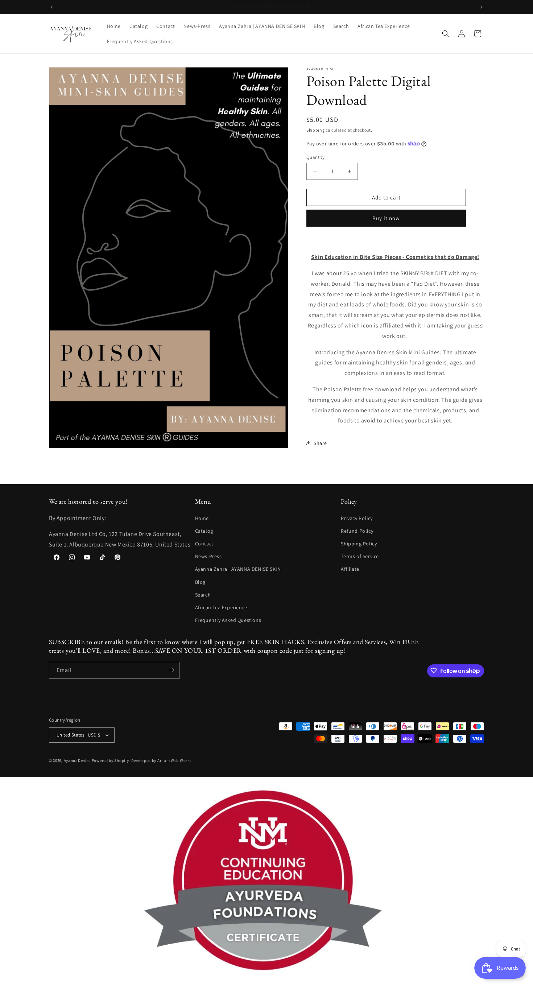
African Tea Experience (221, 607)
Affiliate (350, 569)
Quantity (315, 157)
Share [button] (320, 443)
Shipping (315, 130)
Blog (200, 581)
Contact (204, 543)
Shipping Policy (359, 543)
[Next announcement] (481, 7)
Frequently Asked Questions (228, 620)
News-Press (208, 556)
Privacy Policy (356, 518)
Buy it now (386, 218)
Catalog (204, 530)
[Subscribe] (171, 669)
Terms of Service (360, 556)
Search (203, 594)
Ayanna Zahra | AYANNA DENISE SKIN (238, 569)
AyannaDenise (77, 760)
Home (202, 518)
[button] (446, 34)
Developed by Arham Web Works (161, 760)
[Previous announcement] (51, 7)
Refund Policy (357, 530)
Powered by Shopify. (111, 760)
